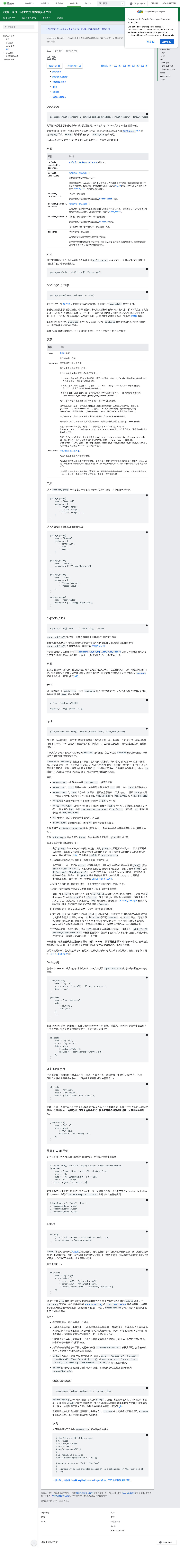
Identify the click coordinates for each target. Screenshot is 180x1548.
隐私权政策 (53, 1542)
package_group (60, 76)
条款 (43, 1542)
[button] (19, 36)
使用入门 (45, 3)
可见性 (118, 186)
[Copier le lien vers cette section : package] (61, 106)
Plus (86, 3)
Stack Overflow (117, 1530)
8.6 (124, 65)
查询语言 (46, 18)
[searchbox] (18, 27)
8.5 (129, 65)
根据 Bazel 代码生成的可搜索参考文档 (27, 12)
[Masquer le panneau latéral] (34, 1543)
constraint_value (116, 1304)
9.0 (115, 65)
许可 (76, 676)
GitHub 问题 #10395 (102, 878)
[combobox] (111, 3)
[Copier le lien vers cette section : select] (58, 1224)
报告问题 (55, 65)
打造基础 (51, 29)
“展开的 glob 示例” (59, 954)
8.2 (142, 65)
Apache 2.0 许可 (128, 1493)
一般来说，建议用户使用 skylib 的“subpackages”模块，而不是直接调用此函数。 (92, 1480)
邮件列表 (82, 29)
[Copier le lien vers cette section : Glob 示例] (62, 962)
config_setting (93, 1304)
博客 (43, 1517)
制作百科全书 (9, 18)
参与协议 (96, 29)
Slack (113, 1526)
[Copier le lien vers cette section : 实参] (55, 149)
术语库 (60, 18)
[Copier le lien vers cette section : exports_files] (68, 618)
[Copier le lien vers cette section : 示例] (55, 254)
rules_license (115, 212)
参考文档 (74, 3)
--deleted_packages (127, 900)
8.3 (138, 65)
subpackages (59, 97)
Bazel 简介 (29, 3)
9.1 (111, 65)
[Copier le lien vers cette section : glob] (56, 721)
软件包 (66, 304)
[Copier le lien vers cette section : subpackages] (74, 1381)
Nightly (104, 65)
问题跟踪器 (116, 1521)
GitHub (154, 3)
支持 (113, 1517)
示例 (75, 855)
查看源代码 (74, 65)
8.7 (120, 65)
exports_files (59, 81)
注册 (108, 29)
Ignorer (151, 42)
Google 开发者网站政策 (60, 1496)
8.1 (147, 65)
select (55, 92)
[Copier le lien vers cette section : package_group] (72, 285)
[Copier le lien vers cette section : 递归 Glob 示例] (68, 1069)
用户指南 (59, 3)
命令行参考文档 (29, 18)
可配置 (75, 1251)
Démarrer (167, 42)
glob (54, 87)
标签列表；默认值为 (79, 173)
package (56, 71)
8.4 (133, 65)
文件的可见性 (98, 646)
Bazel (49, 51)
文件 (131, 131)
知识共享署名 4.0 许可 (85, 1493)
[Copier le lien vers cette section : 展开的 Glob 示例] (71, 1151)
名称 (62, 353)
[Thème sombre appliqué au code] (146, 113)
